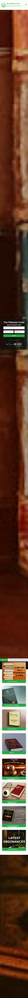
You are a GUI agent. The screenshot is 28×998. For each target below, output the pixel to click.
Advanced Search (19, 346)
